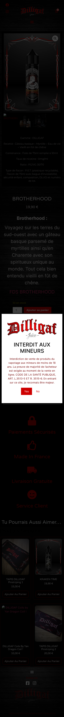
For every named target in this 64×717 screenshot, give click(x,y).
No (38, 391)
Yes (26, 391)
